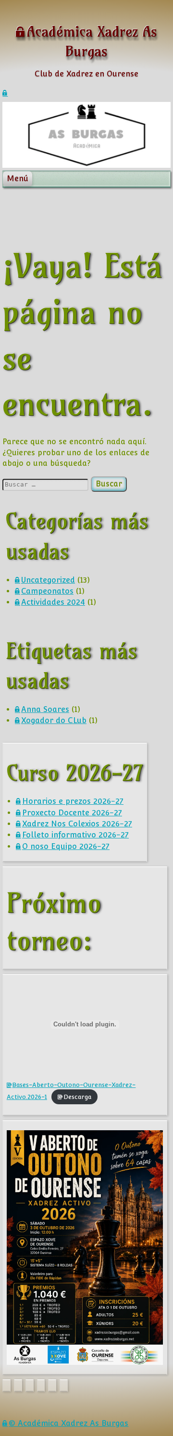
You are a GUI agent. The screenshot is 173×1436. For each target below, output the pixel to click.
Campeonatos (47, 591)
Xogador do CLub (53, 720)
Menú (17, 178)
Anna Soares (45, 709)
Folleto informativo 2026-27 (75, 834)
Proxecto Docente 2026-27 (72, 812)
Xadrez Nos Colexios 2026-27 (77, 823)
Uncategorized (48, 580)
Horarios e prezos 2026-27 (73, 801)
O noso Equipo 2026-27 (66, 846)
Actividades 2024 (53, 602)
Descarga (77, 1096)
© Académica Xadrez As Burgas (68, 1423)
